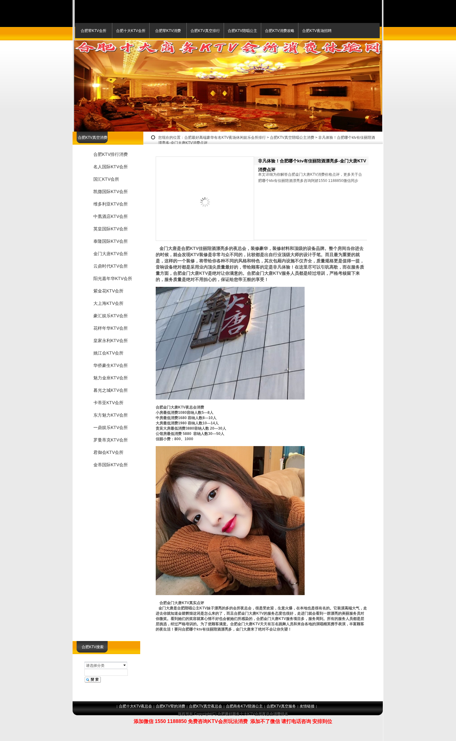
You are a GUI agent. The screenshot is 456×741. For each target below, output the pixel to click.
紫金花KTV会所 (108, 290)
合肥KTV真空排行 (205, 31)
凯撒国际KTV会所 (110, 191)
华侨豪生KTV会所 (110, 365)
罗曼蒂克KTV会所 (110, 439)
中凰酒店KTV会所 (110, 216)
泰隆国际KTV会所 (110, 241)
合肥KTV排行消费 (110, 154)
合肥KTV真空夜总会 (205, 706)
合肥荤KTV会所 (93, 31)
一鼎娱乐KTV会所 (110, 427)
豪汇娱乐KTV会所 (110, 315)
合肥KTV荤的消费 (170, 706)
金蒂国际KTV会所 (110, 464)
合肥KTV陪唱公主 (242, 31)
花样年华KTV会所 (110, 328)
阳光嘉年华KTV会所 (112, 278)
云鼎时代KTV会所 (110, 266)
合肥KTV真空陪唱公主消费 (292, 137)
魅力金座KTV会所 (110, 377)
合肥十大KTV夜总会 (135, 706)
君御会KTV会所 (108, 452)
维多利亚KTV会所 (110, 203)
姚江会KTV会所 (108, 352)
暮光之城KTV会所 (110, 390)
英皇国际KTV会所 (110, 228)
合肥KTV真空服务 (281, 706)
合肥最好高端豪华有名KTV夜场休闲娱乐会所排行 (225, 137)
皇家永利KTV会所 (110, 340)
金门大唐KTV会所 (110, 253)
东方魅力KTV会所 (110, 415)
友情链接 (307, 706)
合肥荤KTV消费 (168, 31)
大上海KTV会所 (108, 303)
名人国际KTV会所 (110, 166)
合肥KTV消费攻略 (279, 31)
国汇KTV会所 (106, 179)
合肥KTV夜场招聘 (317, 31)
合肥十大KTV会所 (130, 31)
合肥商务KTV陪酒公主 (244, 706)
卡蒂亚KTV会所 (108, 402)
